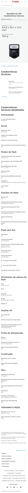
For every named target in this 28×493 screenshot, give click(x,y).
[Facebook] (7, 487)
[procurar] (6, 2)
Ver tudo (4, 96)
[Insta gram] (10, 487)
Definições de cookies (20, 480)
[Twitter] (17, 487)
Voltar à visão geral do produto (10, 66)
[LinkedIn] (14, 487)
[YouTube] (20, 487)
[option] (14, 51)
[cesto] (2, 2)
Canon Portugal (13, 484)
